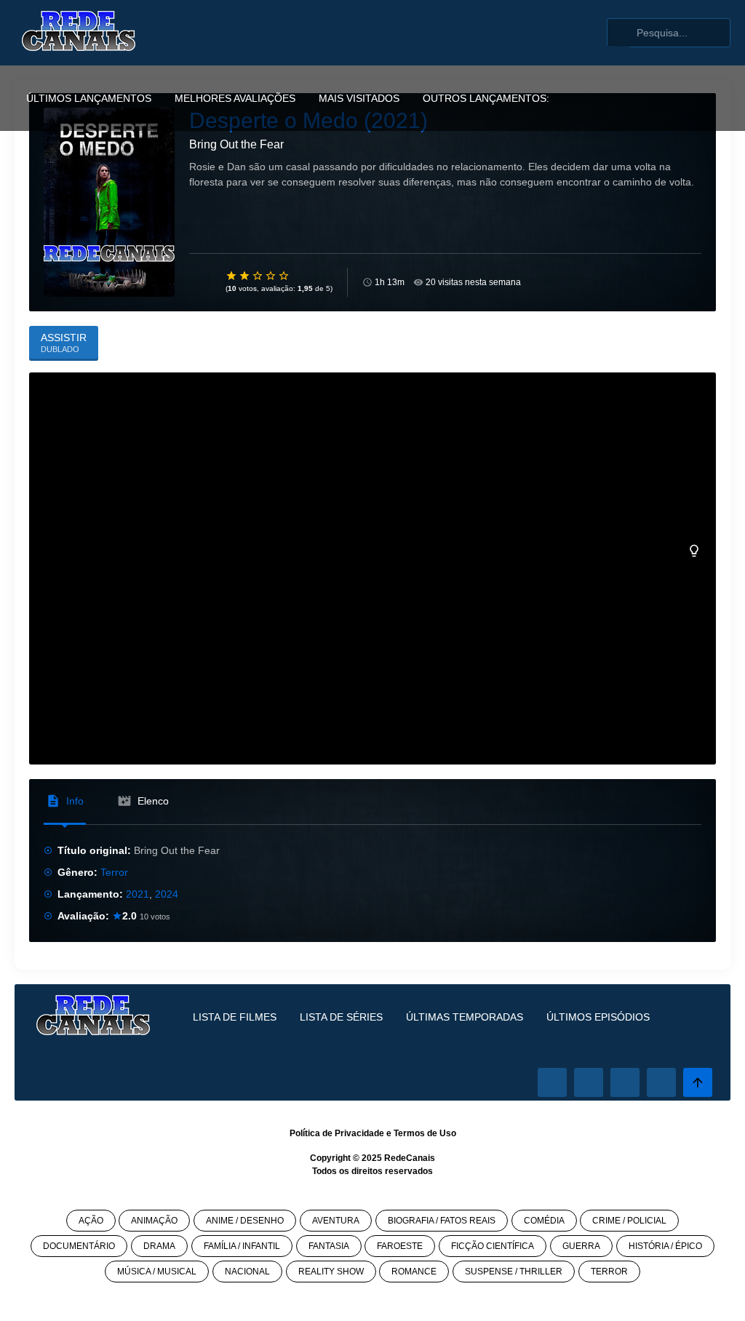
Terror (114, 872)
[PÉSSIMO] (232, 276)
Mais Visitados (359, 98)
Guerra (581, 1246)
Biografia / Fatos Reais (441, 1221)
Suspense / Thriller (513, 1271)
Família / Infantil (242, 1246)
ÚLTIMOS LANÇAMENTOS (88, 98)
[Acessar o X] (588, 1082)
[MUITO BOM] (271, 276)
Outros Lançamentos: (486, 98)
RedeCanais (409, 1158)
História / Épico (665, 1246)
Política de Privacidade (337, 1133)
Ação (91, 1221)
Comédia (544, 1221)
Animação (154, 1221)
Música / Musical (156, 1271)
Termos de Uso (425, 1133)
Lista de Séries (341, 1017)
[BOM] (258, 276)
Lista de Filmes (234, 1017)
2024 (166, 894)
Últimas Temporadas (464, 1017)
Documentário (79, 1246)
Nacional (247, 1271)
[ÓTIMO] (284, 276)
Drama (159, 1246)
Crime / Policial (629, 1221)
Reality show (331, 1271)
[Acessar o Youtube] (661, 1082)
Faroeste (400, 1246)
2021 (137, 894)
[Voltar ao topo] (697, 1082)
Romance (414, 1271)
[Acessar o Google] (625, 1082)
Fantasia (328, 1246)
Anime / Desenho (245, 1221)
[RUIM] (245, 276)
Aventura (335, 1221)
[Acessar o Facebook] (552, 1082)
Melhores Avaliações (235, 98)
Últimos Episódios (598, 1017)
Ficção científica (492, 1246)
